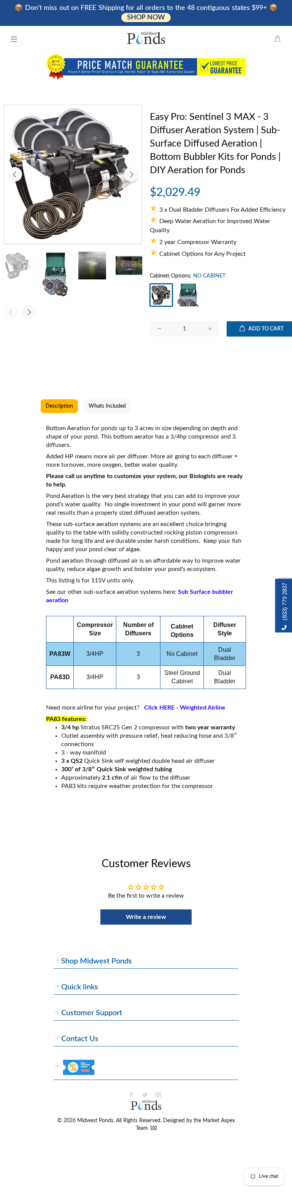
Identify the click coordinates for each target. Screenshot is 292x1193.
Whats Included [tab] (107, 406)
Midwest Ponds (95, 1120)
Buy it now (219, 353)
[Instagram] (158, 1095)
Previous (15, 174)
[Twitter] (145, 1095)
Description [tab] (59, 406)
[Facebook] (131, 1095)
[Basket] (277, 39)
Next (131, 174)
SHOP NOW (146, 17)
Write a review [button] (146, 917)
